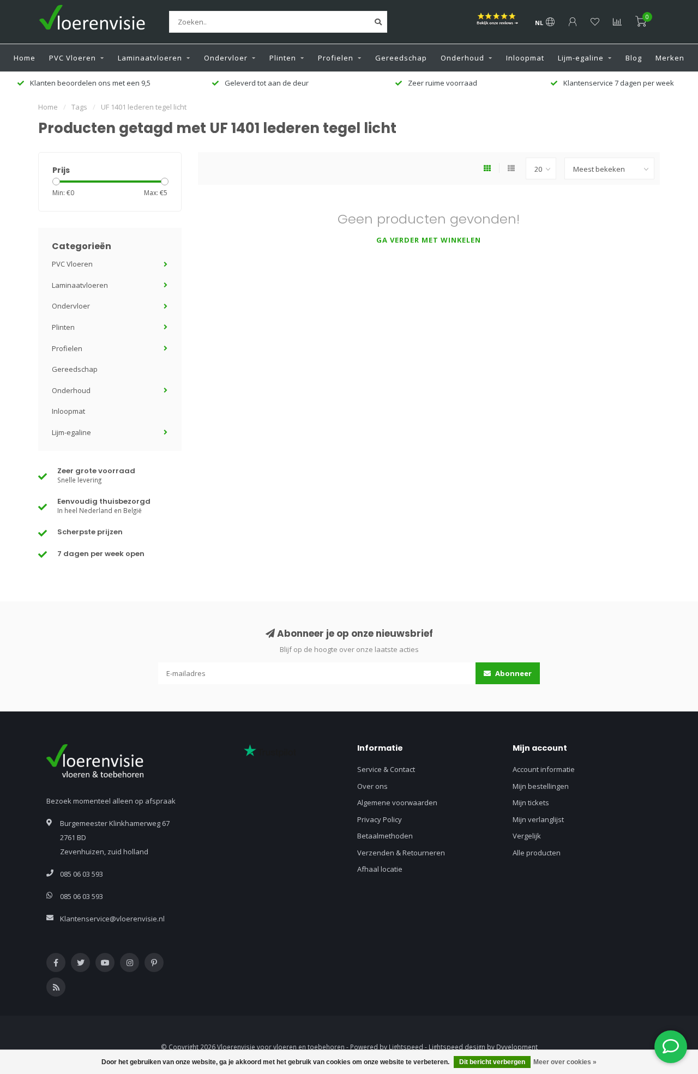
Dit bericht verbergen (492, 1062)
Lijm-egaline (581, 58)
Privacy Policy (379, 819)
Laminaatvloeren (150, 58)
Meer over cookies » (565, 1062)
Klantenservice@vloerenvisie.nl (112, 919)
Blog (633, 58)
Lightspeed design (457, 1046)
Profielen (335, 58)
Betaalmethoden (385, 836)
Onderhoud (462, 58)
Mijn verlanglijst (538, 819)
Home (24, 58)
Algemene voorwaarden (397, 802)
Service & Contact (386, 769)
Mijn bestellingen (541, 786)
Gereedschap (401, 58)
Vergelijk (527, 836)
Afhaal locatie (379, 869)
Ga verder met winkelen (428, 240)
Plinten (282, 58)
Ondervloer (226, 58)
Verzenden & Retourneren (401, 853)
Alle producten (537, 853)
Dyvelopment (517, 1046)
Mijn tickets (531, 802)
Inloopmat (525, 58)
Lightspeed (406, 1046)
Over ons (372, 786)
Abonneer (513, 673)
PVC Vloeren (72, 58)
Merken (669, 58)
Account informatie (544, 769)
